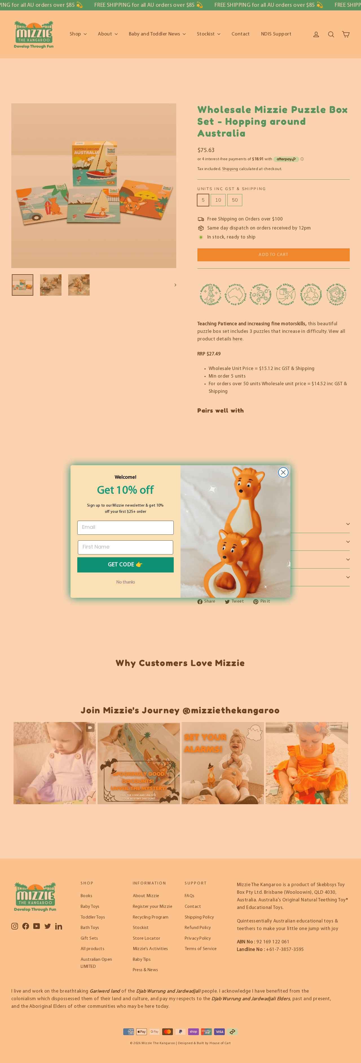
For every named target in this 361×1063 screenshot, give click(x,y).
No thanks (125, 582)
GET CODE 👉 (125, 565)
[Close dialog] (283, 472)
